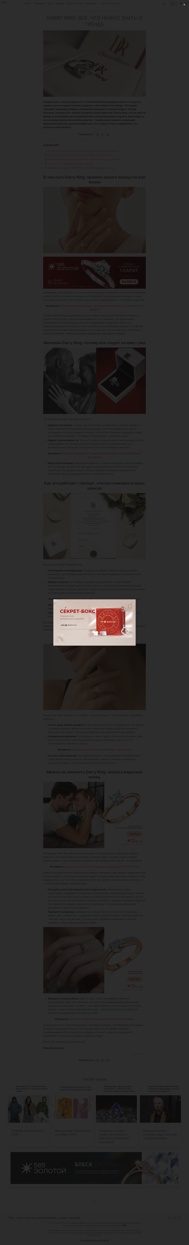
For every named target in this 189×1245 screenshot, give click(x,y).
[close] (184, 5)
